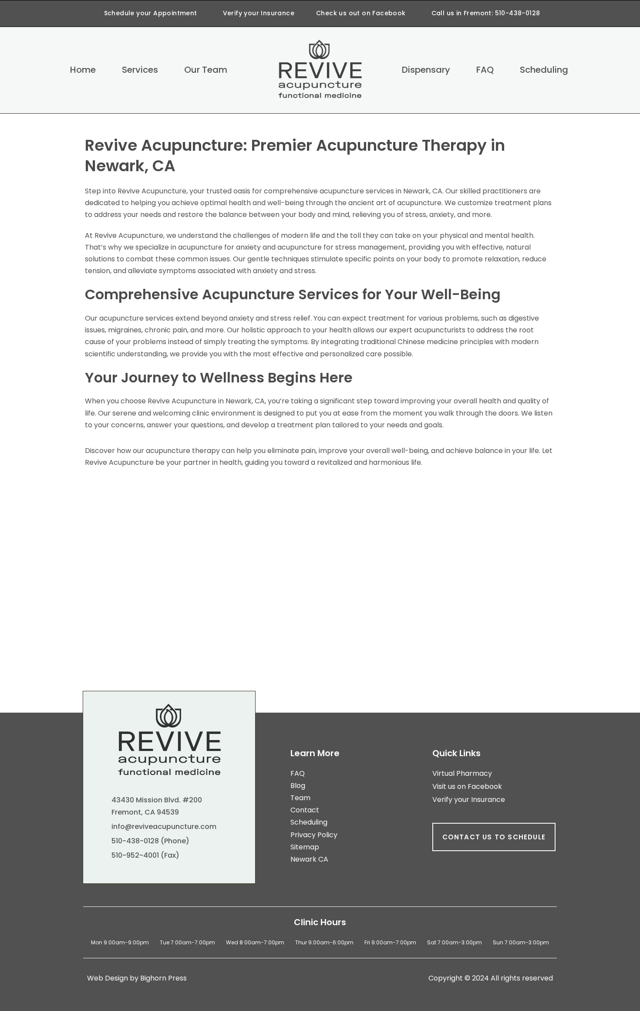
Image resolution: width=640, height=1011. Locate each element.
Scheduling (544, 70)
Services (140, 70)
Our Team (205, 70)
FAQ (485, 70)
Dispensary (426, 70)
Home (83, 70)
